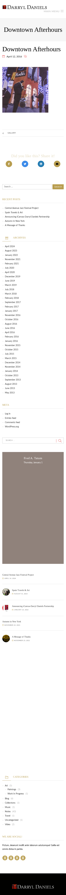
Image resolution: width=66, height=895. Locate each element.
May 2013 (10, 393)
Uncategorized (11, 820)
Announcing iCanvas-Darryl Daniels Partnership (27, 217)
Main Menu (52, 11)
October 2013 (11, 376)
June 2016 (10, 328)
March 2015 (11, 358)
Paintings (12, 789)
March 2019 (11, 285)
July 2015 (9, 354)
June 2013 (10, 388)
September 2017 (13, 302)
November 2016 (12, 315)
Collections (10, 803)
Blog (7, 799)
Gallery (12, 133)
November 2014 (12, 367)
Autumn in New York (15, 221)
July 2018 (9, 290)
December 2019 (12, 277)
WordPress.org (12, 427)
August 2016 (11, 324)
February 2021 (12, 264)
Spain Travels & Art (14, 213)
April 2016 (10, 332)
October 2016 (11, 320)
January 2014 (11, 371)
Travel (7, 816)
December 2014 (12, 363)
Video (7, 824)
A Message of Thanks (15, 225)
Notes (8, 812)
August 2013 (11, 384)
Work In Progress (16, 794)
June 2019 (10, 281)
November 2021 (12, 259)
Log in (7, 414)
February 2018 (12, 298)
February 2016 (12, 337)
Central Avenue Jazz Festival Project (22, 208)
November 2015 (12, 345)
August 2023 (11, 251)
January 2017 (11, 311)
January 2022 (11, 255)
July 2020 (9, 268)
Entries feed (10, 418)
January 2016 (11, 341)
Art (6, 786)
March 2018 (11, 294)
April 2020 (10, 272)
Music (8, 807)
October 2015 (11, 350)
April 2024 (10, 246)
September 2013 (13, 380)
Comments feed (12, 422)
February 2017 (12, 307)
